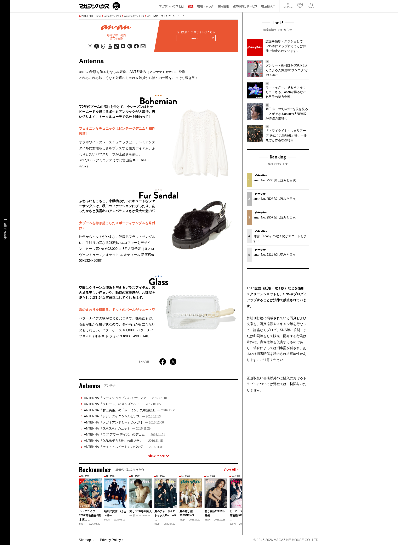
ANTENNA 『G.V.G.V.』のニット (117, 428)
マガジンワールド (99, 6)
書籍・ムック (205, 6)
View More (156, 456)
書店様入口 (268, 6)
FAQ (300, 4)
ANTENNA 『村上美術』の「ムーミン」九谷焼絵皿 (130, 410)
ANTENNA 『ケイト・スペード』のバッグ (123, 446)
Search (311, 4)
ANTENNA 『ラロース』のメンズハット (122, 404)
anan (194, 38)
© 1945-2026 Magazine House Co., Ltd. (286, 540)
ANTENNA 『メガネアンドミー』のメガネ (124, 422)
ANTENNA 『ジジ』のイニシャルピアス (122, 416)
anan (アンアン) (112, 16)
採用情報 (223, 6)
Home (98, 16)
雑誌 (190, 6)
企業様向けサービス (245, 6)
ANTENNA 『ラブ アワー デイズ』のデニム (124, 434)
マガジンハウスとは (171, 6)
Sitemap (85, 540)
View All (230, 469)
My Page (288, 4)
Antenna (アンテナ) (134, 16)
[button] (234, 498)
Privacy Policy (110, 540)
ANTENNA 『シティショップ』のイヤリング (125, 398)
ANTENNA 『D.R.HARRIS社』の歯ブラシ (123, 440)
